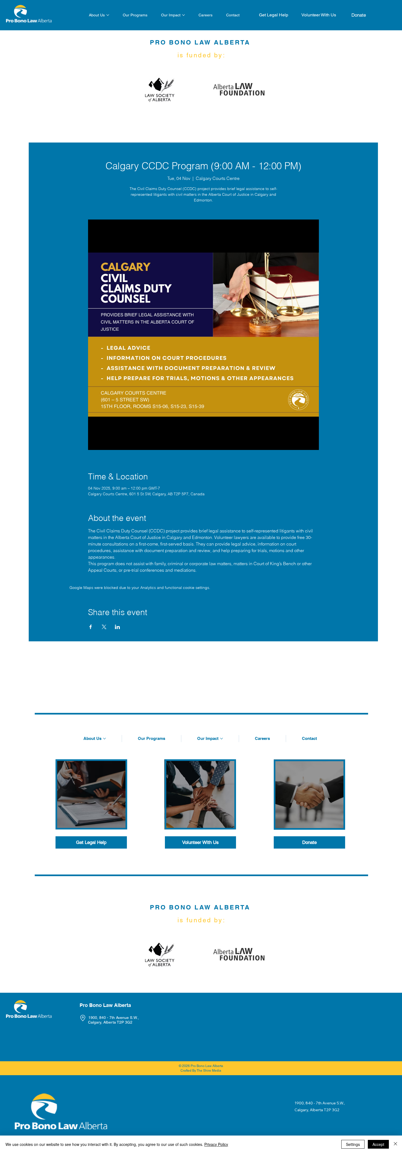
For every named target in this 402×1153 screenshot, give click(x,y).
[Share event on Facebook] (90, 627)
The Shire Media (209, 1070)
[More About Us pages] (107, 15)
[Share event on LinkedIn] (117, 627)
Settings (353, 1144)
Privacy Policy (216, 1144)
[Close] (395, 1144)
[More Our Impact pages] (183, 15)
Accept (378, 1144)
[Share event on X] (104, 627)
